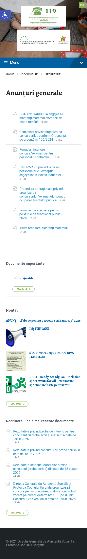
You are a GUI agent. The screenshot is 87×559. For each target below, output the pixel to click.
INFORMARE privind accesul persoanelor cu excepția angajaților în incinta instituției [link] (40, 171)
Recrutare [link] (53, 74)
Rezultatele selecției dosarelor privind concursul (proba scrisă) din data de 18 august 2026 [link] (46, 469)
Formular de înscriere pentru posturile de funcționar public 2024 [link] (39, 214)
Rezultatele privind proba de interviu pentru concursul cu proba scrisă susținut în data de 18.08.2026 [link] (44, 435)
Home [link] (10, 74)
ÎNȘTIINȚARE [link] (39, 328)
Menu (14, 62)
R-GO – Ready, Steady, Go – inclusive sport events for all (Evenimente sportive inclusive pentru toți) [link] (54, 381)
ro (82, 5)
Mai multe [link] (23, 289)
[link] (5, 15)
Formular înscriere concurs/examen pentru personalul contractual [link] (36, 153)
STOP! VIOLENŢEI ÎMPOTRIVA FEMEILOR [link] (51, 355)
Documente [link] (29, 74)
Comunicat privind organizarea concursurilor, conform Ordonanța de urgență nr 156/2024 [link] (42, 135)
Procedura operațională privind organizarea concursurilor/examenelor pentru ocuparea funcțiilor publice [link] (42, 194)
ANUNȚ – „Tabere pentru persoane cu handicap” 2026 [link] (43, 320)
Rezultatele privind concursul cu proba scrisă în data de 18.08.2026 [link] (46, 452)
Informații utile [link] (23, 278)
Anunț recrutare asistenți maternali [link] (43, 228)
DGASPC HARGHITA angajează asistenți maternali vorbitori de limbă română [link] (41, 118)
